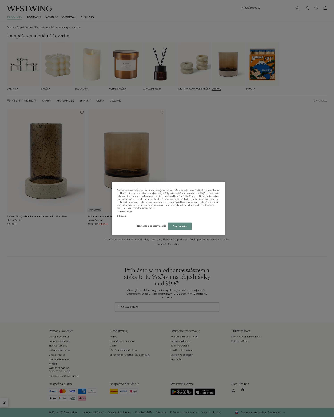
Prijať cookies (180, 226)
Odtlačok (121, 216)
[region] (168, 208)
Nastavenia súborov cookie (151, 226)
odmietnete (208, 205)
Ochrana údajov (124, 211)
